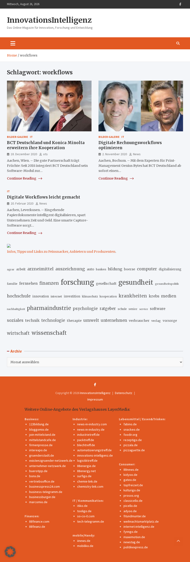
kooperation (108, 296)
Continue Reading (22, 178)
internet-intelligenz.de (139, 526)
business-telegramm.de (45, 492)
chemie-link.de (87, 481)
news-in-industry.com (92, 424)
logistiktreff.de (87, 460)
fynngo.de (131, 532)
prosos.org (131, 495)
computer (147, 269)
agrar (10, 269)
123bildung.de (39, 424)
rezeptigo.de (133, 440)
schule (122, 309)
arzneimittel (40, 269)
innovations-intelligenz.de (95, 455)
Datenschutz (123, 393)
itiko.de (82, 506)
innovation (40, 296)
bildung (115, 269)
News (137, 154)
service (143, 309)
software (157, 308)
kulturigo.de (132, 490)
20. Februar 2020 (22, 203)
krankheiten (133, 296)
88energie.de (86, 466)
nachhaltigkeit (16, 309)
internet (56, 296)
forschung (77, 282)
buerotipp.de (38, 471)
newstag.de (132, 542)
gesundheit (135, 282)
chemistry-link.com (90, 486)
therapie (74, 321)
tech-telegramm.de (90, 521)
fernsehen (28, 283)
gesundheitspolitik (167, 283)
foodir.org (130, 435)
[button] (10, 552)
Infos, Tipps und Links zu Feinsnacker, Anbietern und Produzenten (61, 251)
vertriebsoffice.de (41, 481)
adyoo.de (130, 511)
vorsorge (170, 321)
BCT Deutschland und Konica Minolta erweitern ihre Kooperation (46, 145)
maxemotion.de (134, 537)
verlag (156, 321)
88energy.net (86, 471)
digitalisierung (170, 269)
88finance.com (39, 521)
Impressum (95, 399)
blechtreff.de (86, 445)
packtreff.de (85, 440)
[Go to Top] (178, 541)
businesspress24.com (44, 486)
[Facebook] (180, 4)
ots (45, 154)
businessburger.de (42, 497)
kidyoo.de (130, 475)
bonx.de (34, 476)
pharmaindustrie (49, 308)
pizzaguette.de (134, 450)
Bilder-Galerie (17, 137)
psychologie (85, 308)
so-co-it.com (86, 516)
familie (12, 283)
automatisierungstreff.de (94, 450)
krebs (154, 296)
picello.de (130, 506)
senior (133, 309)
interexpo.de (38, 450)
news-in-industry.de (90, 429)
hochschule (19, 296)
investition (72, 296)
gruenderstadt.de (41, 455)
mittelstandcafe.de (42, 440)
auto (90, 269)
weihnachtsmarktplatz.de (141, 521)
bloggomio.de (39, 429)
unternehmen (114, 320)
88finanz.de (37, 526)
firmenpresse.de (41, 445)
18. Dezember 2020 (24, 154)
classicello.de (133, 501)
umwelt (91, 320)
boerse (129, 269)
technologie (53, 320)
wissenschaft (49, 332)
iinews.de (83, 541)
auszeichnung (70, 269)
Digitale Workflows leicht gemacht (43, 197)
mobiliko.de (85, 546)
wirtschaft (18, 333)
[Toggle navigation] (13, 43)
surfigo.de (84, 476)
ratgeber (108, 308)
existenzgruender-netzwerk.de (51, 460)
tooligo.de (84, 511)
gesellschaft (106, 283)
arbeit (20, 269)
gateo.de (130, 480)
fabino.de (130, 424)
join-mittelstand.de (42, 435)
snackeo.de (132, 429)
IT (31, 137)
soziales (15, 320)
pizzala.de (131, 445)
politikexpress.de (136, 547)
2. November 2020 (114, 154)
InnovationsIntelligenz (49, 20)
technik (32, 320)
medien (168, 296)
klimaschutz (90, 296)
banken (101, 269)
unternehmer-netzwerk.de (47, 466)
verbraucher (139, 321)
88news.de (131, 469)
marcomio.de (38, 502)
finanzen (49, 283)
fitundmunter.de (135, 516)
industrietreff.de (88, 435)
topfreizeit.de (133, 485)
